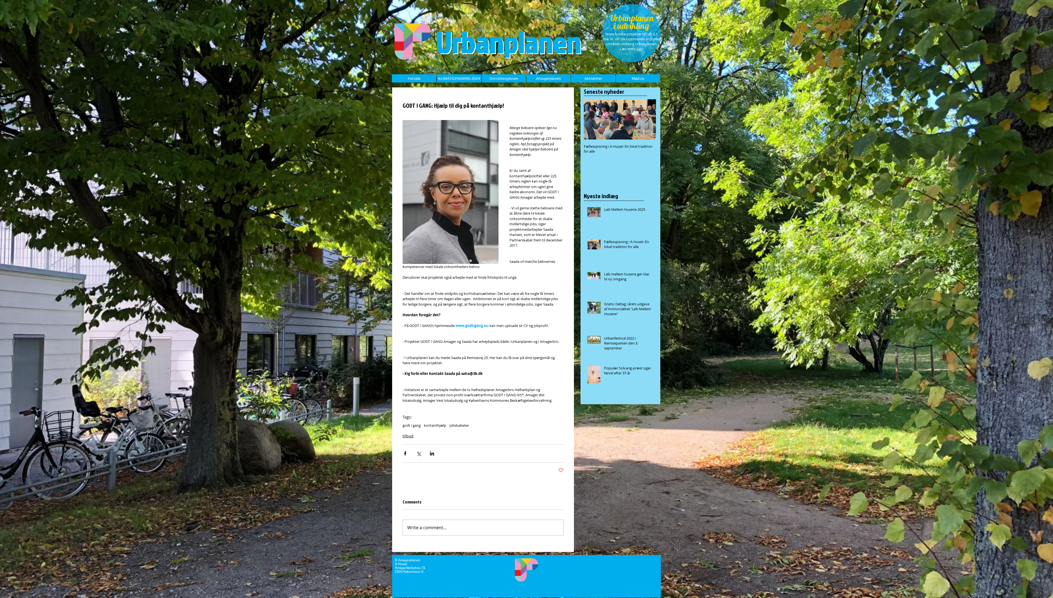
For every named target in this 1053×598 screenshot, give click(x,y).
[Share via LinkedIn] (432, 453)
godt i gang (412, 425)
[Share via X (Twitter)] (418, 453)
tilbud (408, 435)
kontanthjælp (435, 425)
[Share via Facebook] (405, 453)
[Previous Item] (592, 119)
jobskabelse (459, 425)
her (639, 48)
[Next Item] (647, 119)
